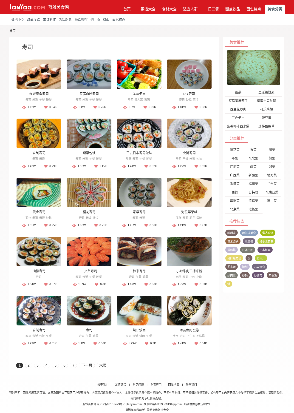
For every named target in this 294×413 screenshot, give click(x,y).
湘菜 (272, 166)
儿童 (128, 158)
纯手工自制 (266, 241)
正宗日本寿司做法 (139, 153)
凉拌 (192, 217)
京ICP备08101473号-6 (111, 404)
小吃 (199, 277)
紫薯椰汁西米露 (238, 126)
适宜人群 (190, 9)
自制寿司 (39, 153)
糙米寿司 (139, 271)
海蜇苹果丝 (189, 212)
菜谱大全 (148, 9)
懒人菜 (139, 99)
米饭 (35, 99)
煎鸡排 (231, 250)
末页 (103, 365)
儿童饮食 (259, 267)
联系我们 (191, 384)
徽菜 (272, 158)
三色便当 (238, 118)
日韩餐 (253, 192)
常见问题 (138, 384)
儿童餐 (249, 241)
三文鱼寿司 (89, 271)
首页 (127, 9)
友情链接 (120, 384)
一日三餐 (211, 9)
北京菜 (235, 209)
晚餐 (49, 99)
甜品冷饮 (33, 19)
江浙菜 (235, 166)
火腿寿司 (189, 153)
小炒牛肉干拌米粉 (189, 271)
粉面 (106, 19)
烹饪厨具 (65, 19)
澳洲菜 (235, 200)
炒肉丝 (231, 275)
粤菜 (235, 158)
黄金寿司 (39, 212)
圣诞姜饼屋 (266, 92)
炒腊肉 (258, 275)
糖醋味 (231, 233)
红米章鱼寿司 (39, 94)
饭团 (147, 99)
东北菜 (253, 158)
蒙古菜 (272, 200)
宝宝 (175, 336)
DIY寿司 (189, 94)
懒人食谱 (267, 233)
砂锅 (245, 275)
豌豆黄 (266, 118)
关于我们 (102, 384)
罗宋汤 (231, 267)
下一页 (86, 365)
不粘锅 (200, 336)
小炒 (192, 277)
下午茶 (191, 336)
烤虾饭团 (139, 330)
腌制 (245, 267)
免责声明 (155, 384)
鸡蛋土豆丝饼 (266, 101)
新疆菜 (253, 175)
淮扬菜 (253, 209)
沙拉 (189, 99)
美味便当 (139, 94)
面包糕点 (253, 9)
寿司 (28, 99)
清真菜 (253, 200)
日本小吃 (247, 250)
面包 (28, 217)
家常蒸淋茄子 (238, 101)
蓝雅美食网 (58, 7)
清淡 (195, 99)
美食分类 (275, 9)
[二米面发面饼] (253, 67)
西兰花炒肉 (238, 109)
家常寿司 (139, 212)
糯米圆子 (232, 241)
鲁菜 (253, 149)
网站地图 (173, 384)
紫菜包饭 (89, 153)
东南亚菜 (272, 192)
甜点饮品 (232, 9)
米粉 (178, 277)
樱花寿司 (89, 212)
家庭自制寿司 (89, 94)
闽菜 (253, 166)
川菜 (272, 149)
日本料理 (265, 250)
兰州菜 (272, 183)
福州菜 (253, 183)
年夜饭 (273, 275)
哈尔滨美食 (249, 233)
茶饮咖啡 (81, 19)
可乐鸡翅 (266, 109)
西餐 (235, 192)
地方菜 (272, 175)
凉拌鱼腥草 (266, 126)
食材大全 (169, 9)
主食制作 (49, 19)
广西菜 (235, 175)
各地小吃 (17, 19)
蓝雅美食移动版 (135, 410)
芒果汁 (261, 258)
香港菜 (235, 183)
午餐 (42, 99)
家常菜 (235, 149)
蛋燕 (238, 92)
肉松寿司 (39, 271)
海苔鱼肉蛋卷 (189, 330)
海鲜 (178, 217)
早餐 (185, 158)
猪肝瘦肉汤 (234, 258)
